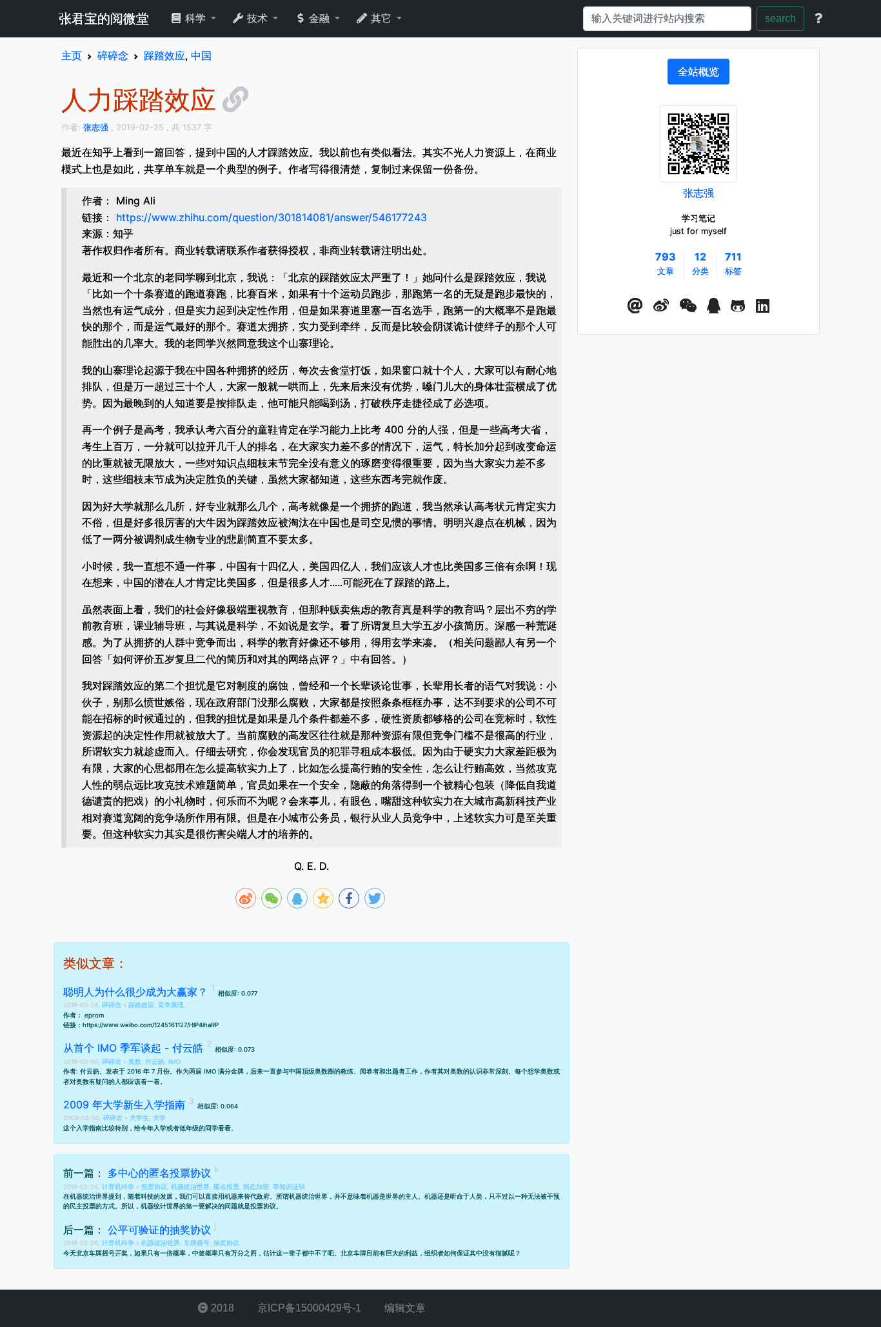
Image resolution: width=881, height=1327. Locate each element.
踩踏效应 (141, 1004)
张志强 (698, 192)
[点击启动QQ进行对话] (714, 306)
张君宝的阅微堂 (104, 19)
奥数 (134, 1061)
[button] (635, 306)
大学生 (139, 1117)
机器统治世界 (190, 1186)
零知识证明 (289, 1186)
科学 (195, 18)
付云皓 (154, 1061)
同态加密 (256, 1186)
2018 (221, 1307)
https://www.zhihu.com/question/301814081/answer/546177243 (271, 217)
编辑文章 (404, 1307)
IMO (174, 1061)
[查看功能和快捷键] (818, 18)
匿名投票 (226, 1186)
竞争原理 (171, 1004)
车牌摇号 (197, 1242)
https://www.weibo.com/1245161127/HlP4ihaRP (151, 1024)
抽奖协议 (226, 1242)
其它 (381, 18)
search (780, 18)
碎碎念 (112, 1004)
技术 (257, 18)
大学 (159, 1117)
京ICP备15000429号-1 (308, 1307)
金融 (319, 18)
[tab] (698, 71)
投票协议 (154, 1186)
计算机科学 (119, 1186)
